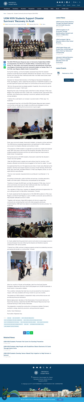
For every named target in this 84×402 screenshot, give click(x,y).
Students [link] (59, 5)
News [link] (5, 13)
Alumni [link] (68, 5)
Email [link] (78, 5)
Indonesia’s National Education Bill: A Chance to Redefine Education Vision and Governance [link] (64, 60)
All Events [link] (67, 80)
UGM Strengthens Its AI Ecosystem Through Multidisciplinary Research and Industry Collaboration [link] (64, 32)
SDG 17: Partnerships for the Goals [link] (11, 322)
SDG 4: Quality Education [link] (42, 322)
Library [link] (74, 5)
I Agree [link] (60, 399)
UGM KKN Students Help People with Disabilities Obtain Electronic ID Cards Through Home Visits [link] (27, 347)
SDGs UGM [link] (26, 324)
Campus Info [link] (10, 13)
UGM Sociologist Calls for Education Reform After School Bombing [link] (64, 41)
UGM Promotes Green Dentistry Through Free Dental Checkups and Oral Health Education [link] (65, 23)
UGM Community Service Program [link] (11, 326)
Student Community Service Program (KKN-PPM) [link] (26, 13)
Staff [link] (64, 5)
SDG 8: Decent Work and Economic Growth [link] (13, 324)
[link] (11, 4)
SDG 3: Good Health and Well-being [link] (28, 322)
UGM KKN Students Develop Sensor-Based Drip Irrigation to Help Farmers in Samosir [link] (27, 354)
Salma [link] (44, 24)
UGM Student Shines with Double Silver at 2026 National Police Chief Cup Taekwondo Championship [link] (64, 50)
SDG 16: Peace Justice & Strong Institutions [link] (33, 320)
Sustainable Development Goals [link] (37, 324)
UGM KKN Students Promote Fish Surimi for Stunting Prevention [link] (23, 341)
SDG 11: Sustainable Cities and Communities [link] (13, 320)
